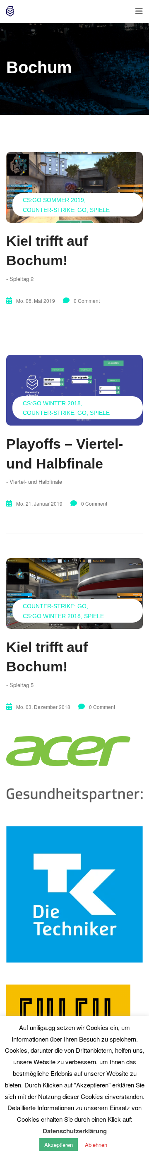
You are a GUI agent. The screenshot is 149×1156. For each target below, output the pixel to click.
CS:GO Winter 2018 (52, 403)
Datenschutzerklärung (75, 1130)
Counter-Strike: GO (55, 210)
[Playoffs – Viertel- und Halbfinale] (74, 390)
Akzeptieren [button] (58, 1145)
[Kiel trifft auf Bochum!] (74, 187)
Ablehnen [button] (96, 1145)
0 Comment (87, 300)
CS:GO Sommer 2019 (53, 200)
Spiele (100, 210)
